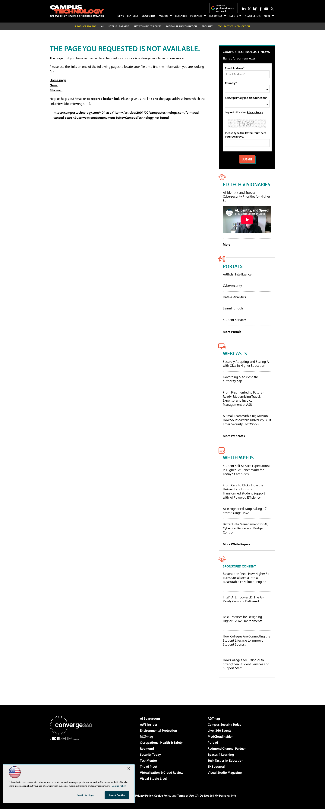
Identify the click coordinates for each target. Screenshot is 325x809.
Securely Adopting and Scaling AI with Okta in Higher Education (246, 363)
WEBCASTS (235, 353)
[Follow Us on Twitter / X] (249, 8)
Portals (233, 266)
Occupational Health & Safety (161, 742)
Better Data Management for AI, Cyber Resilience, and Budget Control (245, 528)
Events (233, 15)
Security (207, 26)
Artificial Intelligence (237, 274)
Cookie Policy (162, 795)
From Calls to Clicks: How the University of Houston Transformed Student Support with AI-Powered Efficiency (244, 491)
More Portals (232, 332)
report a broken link (105, 98)
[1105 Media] (72, 759)
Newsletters (253, 15)
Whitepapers (238, 457)
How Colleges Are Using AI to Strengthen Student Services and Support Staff (246, 664)
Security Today (150, 754)
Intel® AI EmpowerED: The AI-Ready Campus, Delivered (243, 599)
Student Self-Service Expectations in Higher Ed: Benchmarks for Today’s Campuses (246, 470)
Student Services (234, 320)
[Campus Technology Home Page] (77, 11)
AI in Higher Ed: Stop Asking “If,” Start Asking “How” (244, 510)
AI (102, 26)
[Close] (129, 768)
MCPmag (146, 736)
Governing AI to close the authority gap (241, 379)
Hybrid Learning (119, 26)
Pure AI (213, 742)
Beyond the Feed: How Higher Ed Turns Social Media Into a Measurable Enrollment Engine (246, 578)
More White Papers (236, 544)
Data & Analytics (234, 297)
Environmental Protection (158, 730)
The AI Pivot (148, 766)
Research (181, 15)
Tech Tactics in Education (225, 760)
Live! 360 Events (219, 730)
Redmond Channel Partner (227, 748)
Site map (56, 90)
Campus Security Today (224, 724)
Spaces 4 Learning (221, 754)
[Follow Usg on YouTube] (266, 9)
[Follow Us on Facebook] (260, 9)
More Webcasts (234, 436)
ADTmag (214, 718)
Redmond (147, 748)
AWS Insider (148, 724)
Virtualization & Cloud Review (161, 772)
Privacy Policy (255, 112)
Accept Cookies (117, 795)
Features (132, 15)
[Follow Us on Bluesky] (255, 9)
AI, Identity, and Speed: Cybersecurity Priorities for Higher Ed (246, 196)
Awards (163, 15)
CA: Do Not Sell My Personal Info (215, 795)
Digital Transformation (181, 26)
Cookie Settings (85, 794)
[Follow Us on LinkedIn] (244, 8)
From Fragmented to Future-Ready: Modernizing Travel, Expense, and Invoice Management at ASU (243, 398)
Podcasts (196, 15)
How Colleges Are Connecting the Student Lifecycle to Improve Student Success (246, 640)
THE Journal (216, 766)
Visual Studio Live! (153, 778)
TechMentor (148, 760)
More (267, 15)
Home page (58, 80)
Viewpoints (149, 15)
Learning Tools (233, 308)
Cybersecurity (232, 285)
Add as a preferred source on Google (225, 8)
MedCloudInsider (220, 736)
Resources (215, 15)
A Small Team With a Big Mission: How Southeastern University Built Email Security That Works (247, 420)
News (121, 15)
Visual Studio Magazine (225, 772)
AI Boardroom (150, 718)
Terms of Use (185, 795)
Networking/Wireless (147, 26)
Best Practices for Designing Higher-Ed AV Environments (242, 619)
